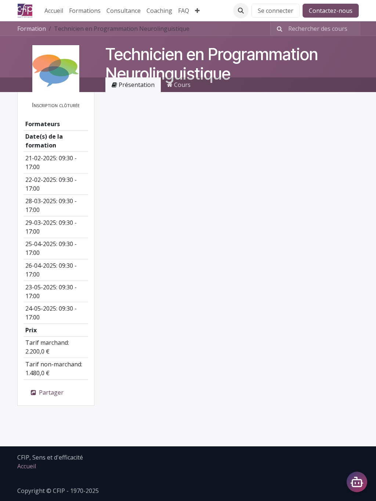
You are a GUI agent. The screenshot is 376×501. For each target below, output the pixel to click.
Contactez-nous (330, 11)
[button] (241, 10)
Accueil (26, 466)
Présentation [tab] (136, 85)
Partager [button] (50, 392)
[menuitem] (53, 10)
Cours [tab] (182, 85)
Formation (31, 29)
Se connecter (275, 11)
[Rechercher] (277, 29)
